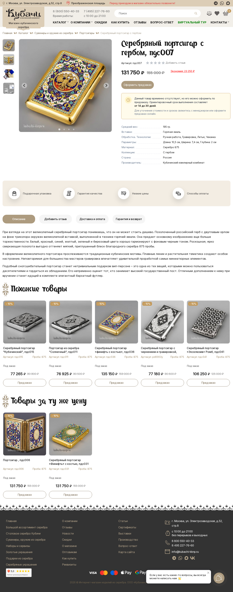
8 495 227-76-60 (183, 545)
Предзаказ (25, 382)
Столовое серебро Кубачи (23, 533)
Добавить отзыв (55, 219)
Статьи (123, 521)
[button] (9, 45)
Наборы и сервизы (18, 546)
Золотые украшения (19, 552)
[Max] (228, 3)
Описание (18, 219)
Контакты (219, 22)
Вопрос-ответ (162, 22)
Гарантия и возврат (129, 219)
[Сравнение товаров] (209, 13)
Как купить (120, 22)
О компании (80, 22)
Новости (68, 533)
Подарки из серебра (19, 558)
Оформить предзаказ (137, 85)
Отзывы (140, 22)
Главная (11, 521)
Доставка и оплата (92, 219)
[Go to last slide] (24, 85)
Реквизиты (69, 564)
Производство (128, 539)
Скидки (100, 22)
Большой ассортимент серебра (26, 527)
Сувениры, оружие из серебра (25, 539)
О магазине (69, 546)
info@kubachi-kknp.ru (185, 551)
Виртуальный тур (192, 22)
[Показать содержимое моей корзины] (225, 13)
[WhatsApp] (222, 3)
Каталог (59, 22)
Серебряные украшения (21, 564)
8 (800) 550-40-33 (66, 11)
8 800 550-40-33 (183, 541)
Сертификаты (127, 527)
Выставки (124, 533)
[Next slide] (106, 85)
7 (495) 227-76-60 (97, 11)
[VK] (192, 558)
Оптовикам (69, 552)
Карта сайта (126, 552)
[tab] (59, 129)
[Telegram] (215, 3)
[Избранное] (217, 13)
